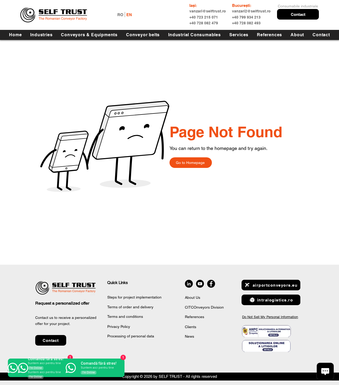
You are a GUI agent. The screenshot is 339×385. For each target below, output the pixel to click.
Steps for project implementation (134, 297)
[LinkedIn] (189, 284)
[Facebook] (211, 284)
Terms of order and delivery (130, 307)
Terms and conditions (125, 316)
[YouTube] (200, 284)
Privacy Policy (118, 326)
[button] (298, 14)
